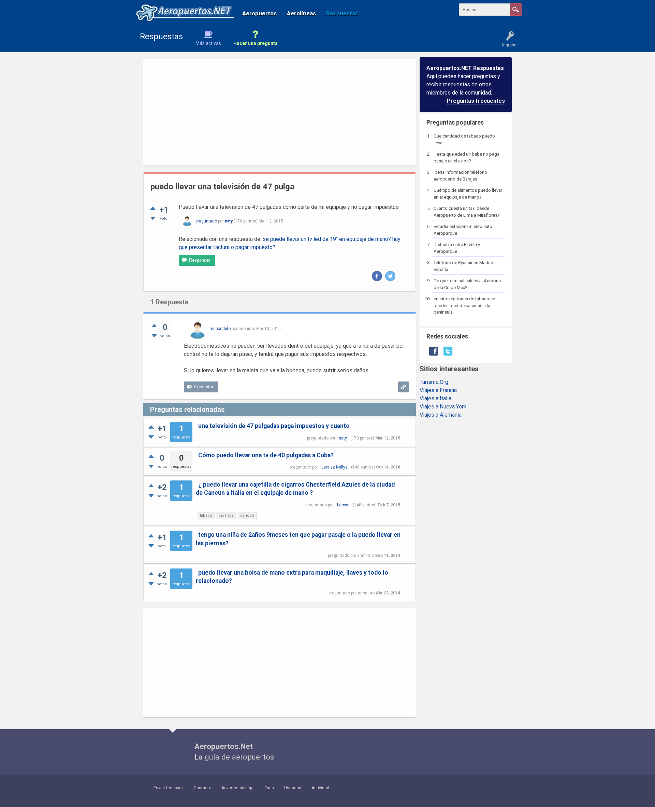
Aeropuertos (259, 13)
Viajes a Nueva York (443, 406)
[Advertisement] (279, 112)
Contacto (202, 788)
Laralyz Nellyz (334, 467)
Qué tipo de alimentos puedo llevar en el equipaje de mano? (468, 194)
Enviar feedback (169, 788)
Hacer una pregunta (255, 43)
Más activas (208, 43)
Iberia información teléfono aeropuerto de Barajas (460, 176)
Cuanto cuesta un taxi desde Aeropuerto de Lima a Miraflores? (467, 212)
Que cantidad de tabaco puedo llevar (464, 139)
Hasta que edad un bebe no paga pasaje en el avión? (466, 157)
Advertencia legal (237, 788)
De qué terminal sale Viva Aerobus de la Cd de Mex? (467, 284)
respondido (220, 328)
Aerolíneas (301, 13)
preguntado (206, 221)
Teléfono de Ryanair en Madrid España (463, 266)
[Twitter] (390, 276)
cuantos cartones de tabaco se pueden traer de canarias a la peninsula (464, 305)
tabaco (206, 515)
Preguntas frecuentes (476, 101)
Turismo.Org (434, 382)
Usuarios (292, 788)
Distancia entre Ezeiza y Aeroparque (457, 248)
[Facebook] (377, 276)
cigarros (226, 515)
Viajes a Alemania (441, 415)
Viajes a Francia (438, 390)
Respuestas (342, 13)
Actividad (320, 788)
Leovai (343, 505)
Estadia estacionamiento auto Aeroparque (463, 230)
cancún (247, 515)
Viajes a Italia (435, 398)
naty (343, 438)
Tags (269, 788)
